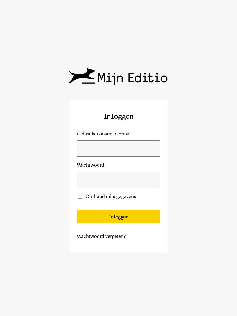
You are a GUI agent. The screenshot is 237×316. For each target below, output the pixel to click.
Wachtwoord (90, 165)
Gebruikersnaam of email (104, 134)
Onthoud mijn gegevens (110, 196)
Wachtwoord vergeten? (101, 236)
